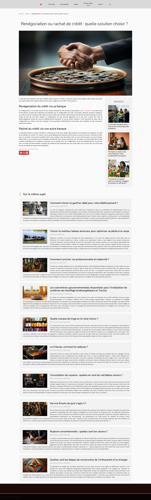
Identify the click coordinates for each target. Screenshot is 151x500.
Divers (100, 4)
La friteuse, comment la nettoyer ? (69, 347)
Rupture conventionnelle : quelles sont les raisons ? (78, 431)
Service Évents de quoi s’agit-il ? (68, 403)
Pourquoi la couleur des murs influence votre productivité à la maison (117, 154)
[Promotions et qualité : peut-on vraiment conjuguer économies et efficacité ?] (118, 168)
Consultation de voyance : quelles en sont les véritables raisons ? (86, 375)
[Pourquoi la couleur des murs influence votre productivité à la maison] (118, 141)
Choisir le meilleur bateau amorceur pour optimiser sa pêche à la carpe (89, 231)
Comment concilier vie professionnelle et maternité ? (79, 259)
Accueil (21, 13)
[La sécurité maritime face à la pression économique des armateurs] (118, 114)
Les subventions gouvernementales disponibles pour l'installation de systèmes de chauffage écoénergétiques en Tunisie (88, 289)
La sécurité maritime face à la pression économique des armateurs (118, 126)
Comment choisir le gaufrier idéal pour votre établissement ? (84, 203)
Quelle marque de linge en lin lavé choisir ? (74, 318)
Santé (76, 4)
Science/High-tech (88, 4)
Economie (51, 4)
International (64, 4)
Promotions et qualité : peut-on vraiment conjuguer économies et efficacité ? (118, 181)
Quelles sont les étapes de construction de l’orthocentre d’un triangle (88, 459)
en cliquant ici (87, 110)
